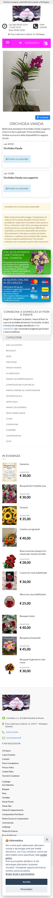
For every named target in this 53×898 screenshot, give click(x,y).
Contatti (5, 759)
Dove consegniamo (10, 763)
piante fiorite (13, 367)
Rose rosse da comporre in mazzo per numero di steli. (33, 552)
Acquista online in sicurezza (15, 281)
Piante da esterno (16, 407)
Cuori (9, 418)
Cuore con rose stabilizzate (33, 572)
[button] (45, 43)
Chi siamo (6, 751)
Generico (24, 464)
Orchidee (11, 362)
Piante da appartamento (19, 379)
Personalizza (26, 889)
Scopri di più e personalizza (20, 874)
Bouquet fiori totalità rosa (33, 485)
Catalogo (31, 42)
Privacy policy (8, 767)
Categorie (14, 337)
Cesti (8, 441)
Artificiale (12, 402)
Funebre (11, 430)
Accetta (26, 882)
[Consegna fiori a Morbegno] (26, 14)
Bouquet (11, 350)
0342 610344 (12, 732)
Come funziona (8, 755)
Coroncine (12, 424)
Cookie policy (8, 771)
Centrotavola (14, 396)
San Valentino (14, 345)
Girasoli (24, 507)
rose (8, 356)
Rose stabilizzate (15, 413)
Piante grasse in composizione (23, 390)
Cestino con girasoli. (30, 529)
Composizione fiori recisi (20, 385)
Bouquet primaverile (30, 637)
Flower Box (13, 373)
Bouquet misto (27, 616)
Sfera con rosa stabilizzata (33, 594)
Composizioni (13, 436)
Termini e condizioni (10, 776)
